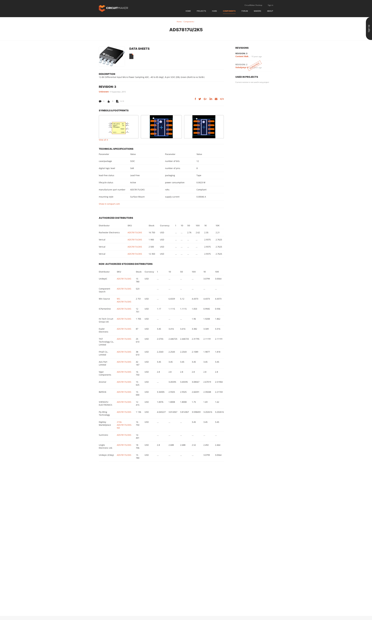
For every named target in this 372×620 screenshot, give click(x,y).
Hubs (214, 11)
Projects (201, 11)
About (270, 11)
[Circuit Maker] (113, 8)
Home (188, 11)
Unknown (104, 91)
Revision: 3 (241, 53)
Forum (245, 11)
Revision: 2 (241, 64)
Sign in (270, 5)
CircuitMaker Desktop (253, 5)
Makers (257, 11)
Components (229, 11)
